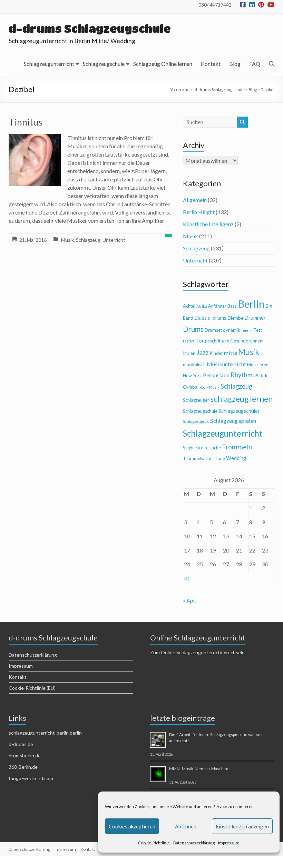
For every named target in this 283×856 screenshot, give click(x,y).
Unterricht (114, 240)
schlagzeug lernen (241, 399)
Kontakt (211, 63)
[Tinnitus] (35, 138)
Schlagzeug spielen (233, 420)
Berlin (251, 304)
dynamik (231, 330)
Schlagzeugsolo (196, 421)
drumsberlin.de (25, 755)
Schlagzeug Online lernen (162, 63)
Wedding (236, 458)
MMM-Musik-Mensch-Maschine (199, 768)
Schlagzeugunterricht (49, 63)
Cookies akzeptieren (132, 826)
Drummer (255, 318)
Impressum (229, 842)
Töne (220, 458)
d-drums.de (21, 744)
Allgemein (195, 200)
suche (215, 447)
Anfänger (217, 306)
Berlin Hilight (199, 212)
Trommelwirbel (198, 458)
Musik (67, 240)
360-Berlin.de (23, 767)
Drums (193, 329)
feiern (247, 330)
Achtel (189, 306)
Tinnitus (25, 122)
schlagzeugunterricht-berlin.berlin (45, 733)
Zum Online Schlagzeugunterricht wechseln (197, 652)
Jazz (202, 352)
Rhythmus (244, 375)
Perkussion (216, 375)
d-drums (217, 318)
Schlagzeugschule (104, 63)
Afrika (201, 306)
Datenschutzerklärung (194, 842)
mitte (230, 352)
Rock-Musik (209, 387)
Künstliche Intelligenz (208, 224)
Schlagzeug (88, 240)
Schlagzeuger (196, 400)
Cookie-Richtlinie (154, 842)
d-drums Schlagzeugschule (90, 28)
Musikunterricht (226, 364)
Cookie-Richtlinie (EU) (32, 688)
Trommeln (237, 447)
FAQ (254, 63)
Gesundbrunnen (246, 341)
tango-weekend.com (31, 778)
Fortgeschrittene (213, 341)
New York (192, 375)
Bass (232, 306)
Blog (235, 63)
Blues (200, 318)
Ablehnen (185, 826)
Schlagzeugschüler (239, 411)
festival (189, 341)
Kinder (216, 353)
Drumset (213, 330)
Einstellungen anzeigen (242, 826)
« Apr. (189, 600)
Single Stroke (195, 447)
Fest (258, 330)
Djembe (235, 318)
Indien (189, 353)
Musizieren (258, 364)
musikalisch (194, 364)
